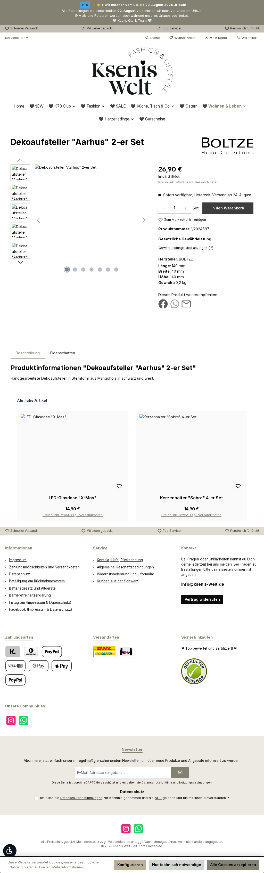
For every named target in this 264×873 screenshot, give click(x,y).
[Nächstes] (144, 220)
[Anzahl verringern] (163, 208)
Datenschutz (19, 574)
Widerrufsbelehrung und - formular (125, 574)
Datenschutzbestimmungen (81, 798)
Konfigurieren (130, 864)
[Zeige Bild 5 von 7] (100, 269)
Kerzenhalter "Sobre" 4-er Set (191, 497)
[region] (79, 220)
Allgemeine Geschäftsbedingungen (125, 567)
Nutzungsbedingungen (195, 782)
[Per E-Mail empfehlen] (186, 303)
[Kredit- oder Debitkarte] (15, 666)
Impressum (18, 560)
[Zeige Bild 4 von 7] (91, 269)
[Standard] (104, 651)
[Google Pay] (38, 666)
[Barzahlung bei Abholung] (31, 651)
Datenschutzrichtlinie (157, 782)
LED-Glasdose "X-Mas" (72, 497)
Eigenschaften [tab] (62, 353)
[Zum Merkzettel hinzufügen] (119, 486)
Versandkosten (119, 842)
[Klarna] (12, 651)
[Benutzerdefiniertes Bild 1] (194, 671)
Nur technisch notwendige (176, 864)
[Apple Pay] (61, 666)
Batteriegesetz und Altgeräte (32, 588)
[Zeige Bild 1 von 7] (67, 269)
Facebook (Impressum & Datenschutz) (40, 609)
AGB (158, 798)
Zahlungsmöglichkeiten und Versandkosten (44, 567)
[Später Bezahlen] (15, 680)
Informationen (18, 548)
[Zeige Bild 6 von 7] (108, 269)
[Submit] (180, 772)
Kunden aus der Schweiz (117, 581)
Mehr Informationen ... (69, 867)
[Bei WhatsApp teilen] (174, 303)
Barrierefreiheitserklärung (30, 595)
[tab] (28, 353)
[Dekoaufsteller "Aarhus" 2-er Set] (91, 220)
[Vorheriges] (39, 220)
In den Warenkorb (227, 208)
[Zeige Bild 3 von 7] (83, 269)
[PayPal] (52, 651)
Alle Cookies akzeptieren (233, 864)
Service (100, 548)
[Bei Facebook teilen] (163, 303)
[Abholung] (126, 651)
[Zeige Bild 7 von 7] (116, 269)
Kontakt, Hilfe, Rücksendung (120, 560)
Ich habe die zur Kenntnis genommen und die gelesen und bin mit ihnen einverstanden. (134, 798)
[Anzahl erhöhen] (186, 208)
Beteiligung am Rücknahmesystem (37, 581)
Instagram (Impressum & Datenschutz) (40, 602)
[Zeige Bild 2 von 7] (75, 269)
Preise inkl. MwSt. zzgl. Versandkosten (188, 182)
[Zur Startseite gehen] (132, 71)
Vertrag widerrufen (202, 599)
